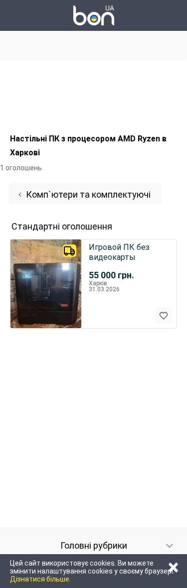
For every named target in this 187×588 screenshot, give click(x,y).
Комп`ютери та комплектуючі (88, 194)
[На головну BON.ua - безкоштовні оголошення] (93, 15)
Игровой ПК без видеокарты (119, 252)
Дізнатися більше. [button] (40, 579)
